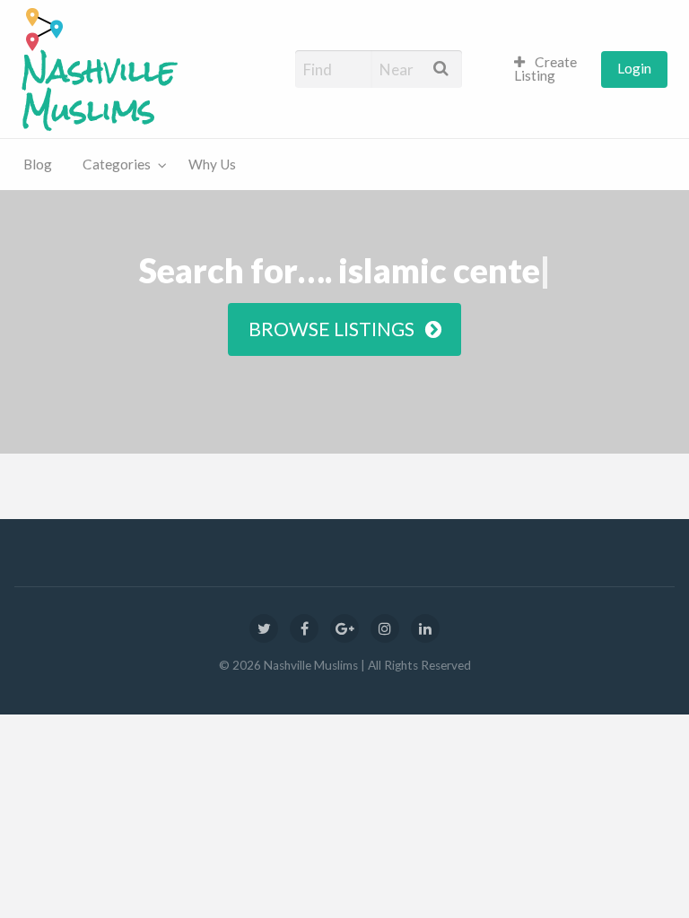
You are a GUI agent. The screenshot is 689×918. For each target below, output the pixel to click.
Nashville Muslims (98, 91)
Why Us (212, 164)
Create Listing (546, 69)
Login (634, 68)
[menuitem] (550, 69)
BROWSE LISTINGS (337, 329)
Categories (117, 164)
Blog (37, 164)
